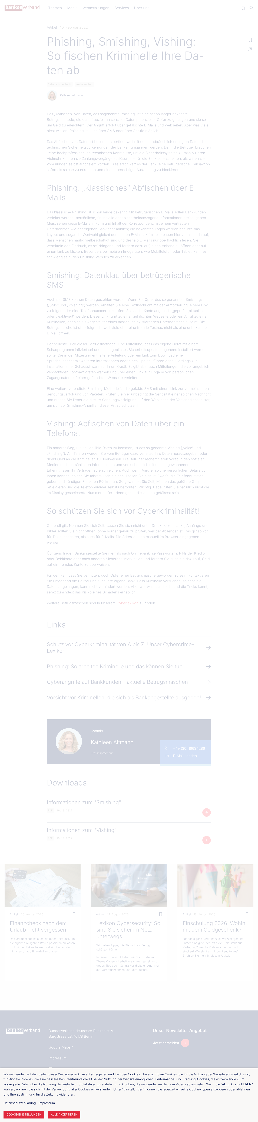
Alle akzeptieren (64, 1114)
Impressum (47, 1103)
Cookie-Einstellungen (23, 1114)
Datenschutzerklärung (20, 1103)
